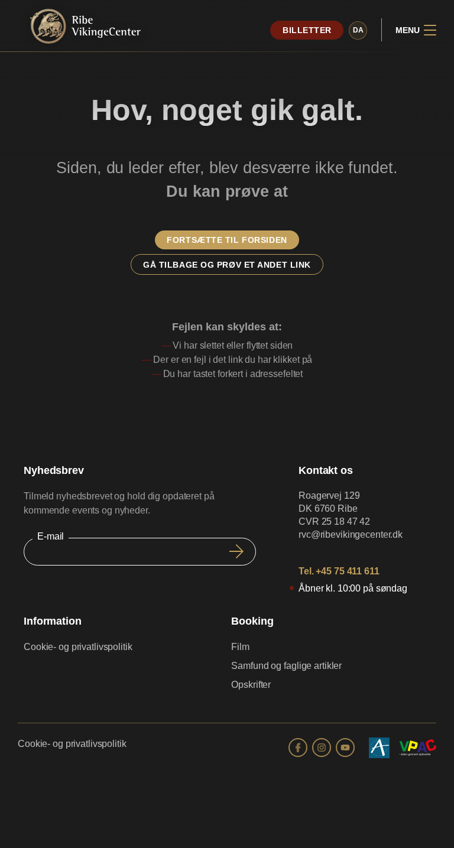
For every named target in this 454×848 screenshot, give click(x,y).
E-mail (50, 536)
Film (240, 647)
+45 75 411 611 (347, 571)
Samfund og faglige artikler (286, 666)
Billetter (307, 30)
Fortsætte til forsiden (227, 240)
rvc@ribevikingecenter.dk (351, 534)
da (358, 30)
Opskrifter (251, 685)
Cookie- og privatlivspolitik (78, 647)
